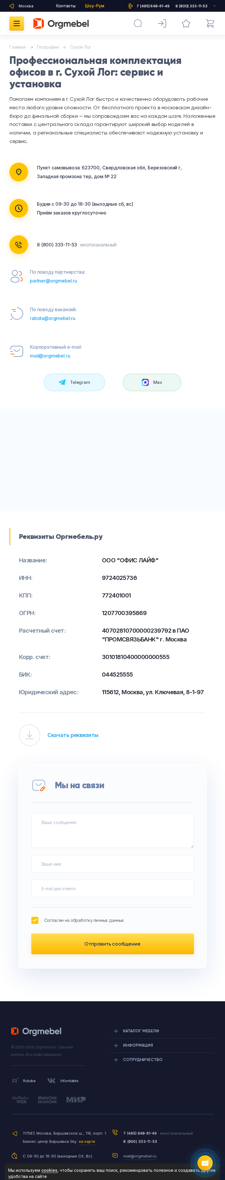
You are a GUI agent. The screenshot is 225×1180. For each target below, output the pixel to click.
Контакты (66, 5)
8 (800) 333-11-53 (57, 245)
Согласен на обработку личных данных (84, 920)
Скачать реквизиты (72, 735)
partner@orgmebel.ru (53, 281)
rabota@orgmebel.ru (52, 318)
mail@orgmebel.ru (50, 356)
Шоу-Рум (94, 5)
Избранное (186, 23)
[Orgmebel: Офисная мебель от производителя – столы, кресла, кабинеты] (61, 23)
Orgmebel (38, 1031)
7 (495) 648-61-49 (140, 1133)
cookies (49, 1170)
